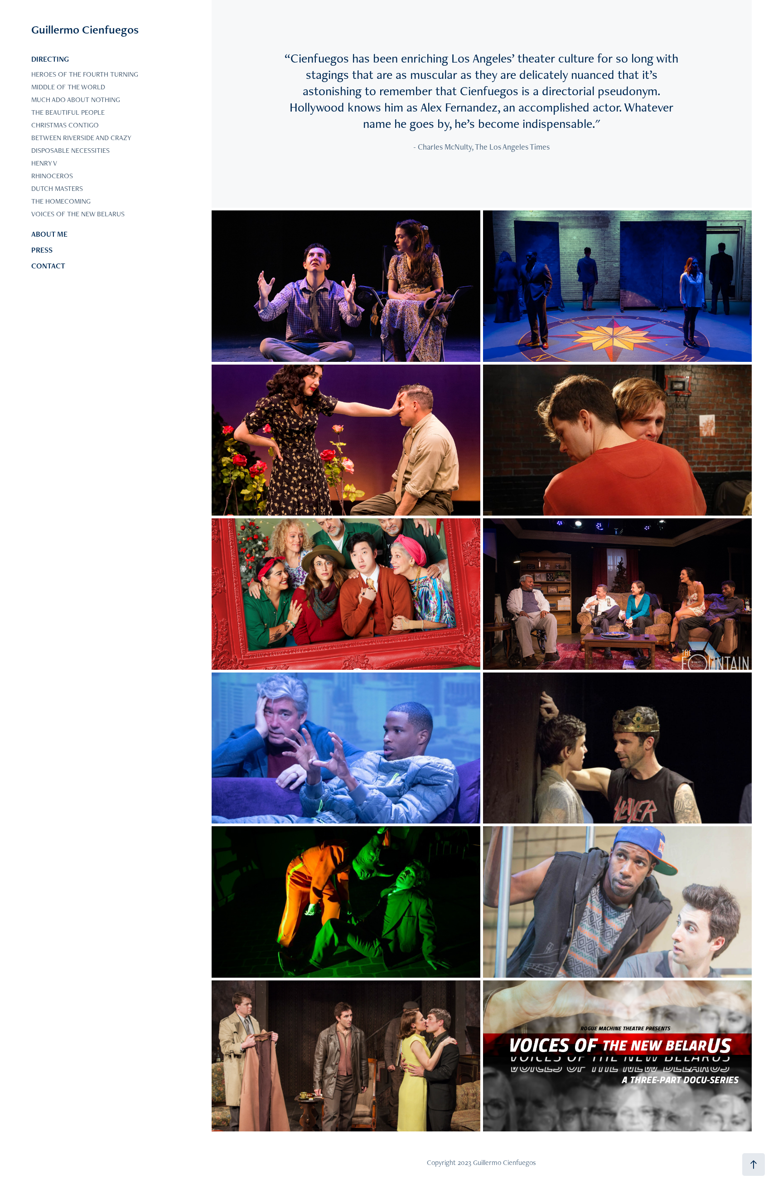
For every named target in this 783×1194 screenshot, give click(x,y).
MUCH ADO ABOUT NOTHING (75, 99)
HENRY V (44, 163)
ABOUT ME (49, 234)
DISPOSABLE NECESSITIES (70, 150)
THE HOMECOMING (61, 201)
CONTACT (48, 266)
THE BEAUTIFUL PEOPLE (68, 112)
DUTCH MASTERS (57, 188)
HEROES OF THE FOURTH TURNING (84, 74)
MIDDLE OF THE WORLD (68, 87)
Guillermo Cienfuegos (85, 29)
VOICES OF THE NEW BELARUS (78, 214)
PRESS (42, 250)
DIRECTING (50, 59)
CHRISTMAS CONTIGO (65, 125)
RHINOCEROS (52, 175)
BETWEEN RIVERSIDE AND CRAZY (81, 137)
